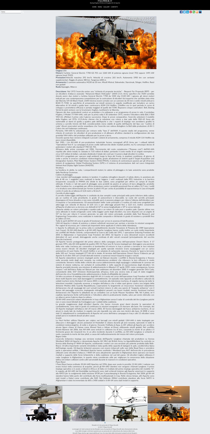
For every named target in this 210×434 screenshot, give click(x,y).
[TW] (184, 13)
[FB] (181, 13)
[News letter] (200, 13)
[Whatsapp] (193, 13)
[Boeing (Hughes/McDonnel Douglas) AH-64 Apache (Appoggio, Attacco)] (41, 387)
